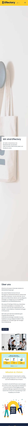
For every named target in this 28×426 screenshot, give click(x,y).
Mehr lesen (5, 329)
